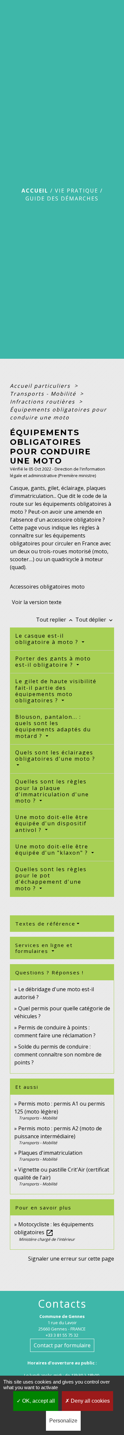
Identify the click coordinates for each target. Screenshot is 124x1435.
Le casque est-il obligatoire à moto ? (47, 639)
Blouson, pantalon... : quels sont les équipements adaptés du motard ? (53, 726)
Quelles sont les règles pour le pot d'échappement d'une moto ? (51, 879)
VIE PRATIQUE (76, 190)
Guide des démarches (62, 198)
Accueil (34, 190)
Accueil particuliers (41, 385)
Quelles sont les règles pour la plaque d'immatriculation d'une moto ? (52, 791)
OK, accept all (38, 1401)
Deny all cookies (89, 1401)
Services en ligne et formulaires (44, 948)
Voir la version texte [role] (37, 602)
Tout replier (55, 619)
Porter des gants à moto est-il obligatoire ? (53, 661)
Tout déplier (94, 619)
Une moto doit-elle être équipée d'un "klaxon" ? (52, 849)
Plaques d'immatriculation (50, 1152)
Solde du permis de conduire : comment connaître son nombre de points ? (58, 1054)
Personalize (63, 1420)
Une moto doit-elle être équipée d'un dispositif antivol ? (51, 823)
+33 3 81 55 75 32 (62, 1335)
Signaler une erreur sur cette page (71, 1258)
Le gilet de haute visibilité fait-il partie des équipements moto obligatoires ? (56, 691)
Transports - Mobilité (44, 393)
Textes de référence (45, 923)
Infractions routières (43, 401)
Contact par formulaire (62, 1345)
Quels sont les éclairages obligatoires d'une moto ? (55, 755)
